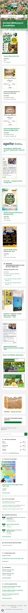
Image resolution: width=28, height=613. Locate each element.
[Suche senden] (25, 434)
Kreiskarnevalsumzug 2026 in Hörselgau (11, 586)
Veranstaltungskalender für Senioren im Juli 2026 (12, 92)
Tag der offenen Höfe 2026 (11, 56)
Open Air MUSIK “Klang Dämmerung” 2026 (10, 250)
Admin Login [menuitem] (14, 607)
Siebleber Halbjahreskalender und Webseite (12, 590)
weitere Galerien (6, 492)
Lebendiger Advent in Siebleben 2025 (10, 509)
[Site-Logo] (14, 12)
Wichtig (13, 587)
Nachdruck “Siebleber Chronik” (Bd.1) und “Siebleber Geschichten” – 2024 (13, 315)
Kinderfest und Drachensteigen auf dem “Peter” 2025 (12, 485)
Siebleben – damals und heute (12, 412)
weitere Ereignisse (6, 536)
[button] (2, 610)
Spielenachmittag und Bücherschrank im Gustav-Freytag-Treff (14, 347)
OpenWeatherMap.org (14, 453)
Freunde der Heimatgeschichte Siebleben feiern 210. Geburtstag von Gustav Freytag (13, 506)
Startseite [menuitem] (3, 605)
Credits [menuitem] (25, 605)
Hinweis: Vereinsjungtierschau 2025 (10, 594)
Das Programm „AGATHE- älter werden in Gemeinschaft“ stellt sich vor (14, 150)
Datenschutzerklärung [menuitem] (11, 605)
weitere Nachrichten (7, 598)
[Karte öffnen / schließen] (25, 16)
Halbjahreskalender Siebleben (12, 273)
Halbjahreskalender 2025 (8, 573)
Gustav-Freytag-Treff (11, 99)
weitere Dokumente (6, 577)
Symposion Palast (6, 555)
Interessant (9, 587)
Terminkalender (7, 275)
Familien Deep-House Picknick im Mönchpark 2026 (13, 213)
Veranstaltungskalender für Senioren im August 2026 (12, 129)
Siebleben (8, 62)
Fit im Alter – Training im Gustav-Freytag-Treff (13, 181)
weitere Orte (5, 561)
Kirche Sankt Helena (11, 257)
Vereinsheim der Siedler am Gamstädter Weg (12, 558)
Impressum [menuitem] (20, 605)
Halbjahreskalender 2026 (11, 269)
